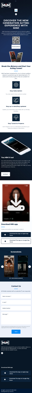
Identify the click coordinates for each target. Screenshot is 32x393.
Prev (2, 266)
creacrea (11, 391)
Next (29, 266)
